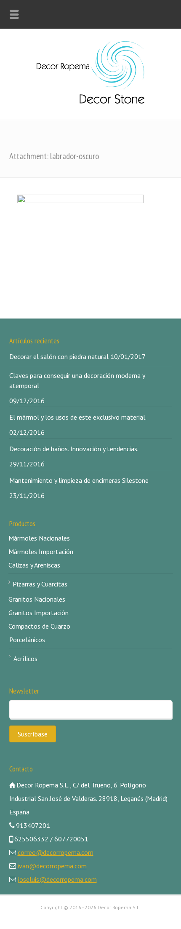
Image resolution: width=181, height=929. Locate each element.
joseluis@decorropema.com (57, 879)
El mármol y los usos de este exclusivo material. (77, 417)
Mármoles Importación (40, 551)
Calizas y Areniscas (34, 565)
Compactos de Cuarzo (39, 626)
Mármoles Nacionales (39, 538)
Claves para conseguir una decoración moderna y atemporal (77, 380)
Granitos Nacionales (36, 599)
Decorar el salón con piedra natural (59, 356)
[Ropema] (90, 101)
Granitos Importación (38, 612)
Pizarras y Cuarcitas (40, 584)
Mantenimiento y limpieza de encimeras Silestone (79, 480)
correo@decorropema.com (55, 852)
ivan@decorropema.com (52, 866)
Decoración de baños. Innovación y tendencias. (73, 448)
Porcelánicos (27, 639)
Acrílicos (25, 658)
